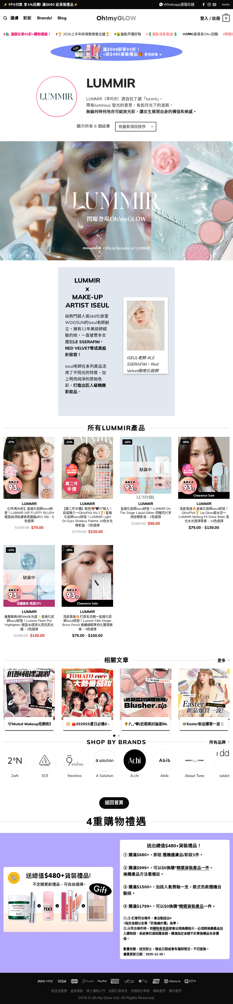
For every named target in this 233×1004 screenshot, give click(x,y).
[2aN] (14, 760)
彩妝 (27, 17)
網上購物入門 (95, 991)
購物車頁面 (161, 928)
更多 (222, 660)
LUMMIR (29, 503)
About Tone (194, 775)
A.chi (134, 775)
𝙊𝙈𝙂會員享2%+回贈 (201, 34)
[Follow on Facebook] (203, 5)
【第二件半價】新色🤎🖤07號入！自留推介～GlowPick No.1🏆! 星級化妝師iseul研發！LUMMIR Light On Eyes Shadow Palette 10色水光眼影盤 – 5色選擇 (87, 517)
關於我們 (175, 991)
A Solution (104, 775)
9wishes (75, 775)
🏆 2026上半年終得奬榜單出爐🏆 (84, 34)
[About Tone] (194, 760)
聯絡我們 (159, 991)
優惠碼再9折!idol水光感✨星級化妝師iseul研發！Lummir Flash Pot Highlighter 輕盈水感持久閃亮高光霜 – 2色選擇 (29, 623)
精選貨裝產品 (191, 906)
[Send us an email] (214, 5)
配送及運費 (59, 991)
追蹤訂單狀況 (118, 991)
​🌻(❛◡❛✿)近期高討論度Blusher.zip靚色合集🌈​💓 (164, 724)
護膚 (14, 17)
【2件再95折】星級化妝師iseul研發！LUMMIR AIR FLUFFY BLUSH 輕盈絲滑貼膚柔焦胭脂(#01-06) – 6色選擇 (29, 515)
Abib (164, 775)
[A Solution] (104, 760)
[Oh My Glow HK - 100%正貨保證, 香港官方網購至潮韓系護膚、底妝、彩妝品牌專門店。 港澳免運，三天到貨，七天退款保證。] (116, 18)
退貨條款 (77, 991)
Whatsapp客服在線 (179, 4)
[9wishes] (74, 760)
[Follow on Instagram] (209, 5)
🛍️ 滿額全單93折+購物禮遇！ (28, 34)
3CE (44, 775)
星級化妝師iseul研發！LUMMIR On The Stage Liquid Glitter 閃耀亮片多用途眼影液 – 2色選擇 (145, 513)
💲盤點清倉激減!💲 (163, 34)
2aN (14, 775)
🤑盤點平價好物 (128, 34)
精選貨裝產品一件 (193, 867)
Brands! (44, 17)
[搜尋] (5, 18)
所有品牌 (217, 742)
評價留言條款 (140, 991)
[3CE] (44, 760)
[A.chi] (134, 760)
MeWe (226, 4)
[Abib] (164, 760)
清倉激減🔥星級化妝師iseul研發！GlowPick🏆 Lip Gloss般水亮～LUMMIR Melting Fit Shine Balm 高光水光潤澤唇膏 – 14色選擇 (204, 515)
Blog (62, 17)
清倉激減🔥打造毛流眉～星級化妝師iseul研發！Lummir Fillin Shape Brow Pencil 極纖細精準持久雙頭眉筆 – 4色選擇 (87, 623)
